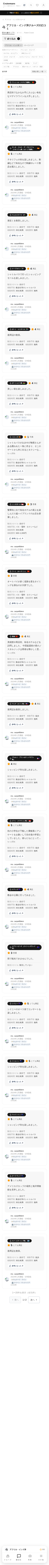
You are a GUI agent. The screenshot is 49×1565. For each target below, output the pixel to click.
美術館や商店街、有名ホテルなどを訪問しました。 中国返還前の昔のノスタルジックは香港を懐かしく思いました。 (24, 647)
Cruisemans (9, 3)
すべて (19, 33)
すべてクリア (29, 45)
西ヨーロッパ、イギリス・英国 (32, 66)
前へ (17, 1300)
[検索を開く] (31, 5)
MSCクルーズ (26, 53)
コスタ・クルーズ (9, 57)
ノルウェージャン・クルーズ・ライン (31, 57)
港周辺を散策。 (14, 1251)
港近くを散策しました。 (18, 220)
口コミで (30, 13)
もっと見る (11, 453)
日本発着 (18, 63)
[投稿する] (24, 5)
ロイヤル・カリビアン (11, 53)
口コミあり (8, 33)
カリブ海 (6, 66)
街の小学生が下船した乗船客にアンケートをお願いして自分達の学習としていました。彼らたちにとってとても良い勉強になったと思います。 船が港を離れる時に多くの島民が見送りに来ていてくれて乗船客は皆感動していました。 (24, 842)
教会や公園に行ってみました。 (22, 895)
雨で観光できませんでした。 (21, 959)
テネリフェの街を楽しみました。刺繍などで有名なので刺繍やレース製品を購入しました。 (24, 163)
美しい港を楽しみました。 (20, 389)
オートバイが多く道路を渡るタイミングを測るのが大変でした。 (24, 583)
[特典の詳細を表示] (41, 13)
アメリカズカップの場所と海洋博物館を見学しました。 (24, 1188)
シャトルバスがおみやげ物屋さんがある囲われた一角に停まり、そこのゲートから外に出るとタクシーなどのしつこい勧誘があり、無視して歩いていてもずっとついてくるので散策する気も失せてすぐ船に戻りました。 (24, 453)
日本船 (6, 60)
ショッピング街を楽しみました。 (23, 770)
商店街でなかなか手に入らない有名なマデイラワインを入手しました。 (24, 94)
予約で (14, 13)
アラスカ (16, 66)
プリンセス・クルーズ (27, 50)
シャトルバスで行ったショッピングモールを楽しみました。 (24, 276)
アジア (35, 63)
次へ (32, 1300)
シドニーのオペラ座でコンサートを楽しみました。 (24, 1011)
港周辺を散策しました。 (18, 709)
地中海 (27, 63)
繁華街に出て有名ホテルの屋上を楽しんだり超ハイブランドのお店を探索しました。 (24, 513)
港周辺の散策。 (14, 335)
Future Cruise (29, 33)
